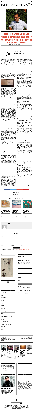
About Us (2, 293)
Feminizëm (2, 300)
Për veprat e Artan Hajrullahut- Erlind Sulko (5, 211)
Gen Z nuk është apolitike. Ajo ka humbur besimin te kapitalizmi (10, 352)
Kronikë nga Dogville (3, 306)
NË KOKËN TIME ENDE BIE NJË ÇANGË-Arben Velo (24, 260)
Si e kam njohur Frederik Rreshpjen (5, 324)
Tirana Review (3, 331)
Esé (1, 298)
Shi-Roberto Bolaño (28, 350)
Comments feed (20, 279)
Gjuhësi (2, 303)
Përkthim (2, 318)
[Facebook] (30, 1)
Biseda (2, 295)
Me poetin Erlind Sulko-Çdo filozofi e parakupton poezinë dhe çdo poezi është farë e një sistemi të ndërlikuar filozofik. (16, 194)
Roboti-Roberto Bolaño (21, 256)
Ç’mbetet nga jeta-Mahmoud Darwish (25, 287)
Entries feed (19, 277)
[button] (14, 255)
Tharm (2, 329)
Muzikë (2, 313)
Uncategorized (3, 332)
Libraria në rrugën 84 (4, 310)
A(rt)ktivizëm (2, 292)
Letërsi (19, 44)
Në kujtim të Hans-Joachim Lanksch (5, 316)
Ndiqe (8, 282)
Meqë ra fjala (2, 311)
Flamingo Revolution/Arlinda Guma (25, 290)
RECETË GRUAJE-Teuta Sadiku (24, 293)
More (6, 393)
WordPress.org (20, 280)
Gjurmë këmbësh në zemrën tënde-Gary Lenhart (24, 262)
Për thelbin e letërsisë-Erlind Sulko (26, 211)
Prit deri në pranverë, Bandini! (5, 321)
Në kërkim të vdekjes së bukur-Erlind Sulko (16, 211)
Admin (24, 44)
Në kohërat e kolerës (3, 314)
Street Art (2, 326)
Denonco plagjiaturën (3, 297)
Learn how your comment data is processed (22, 249)
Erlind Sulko (17, 192)
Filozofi (2, 302)
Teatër (2, 327)
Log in (19, 275)
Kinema (2, 305)
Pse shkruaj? (2, 323)
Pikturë (2, 319)
